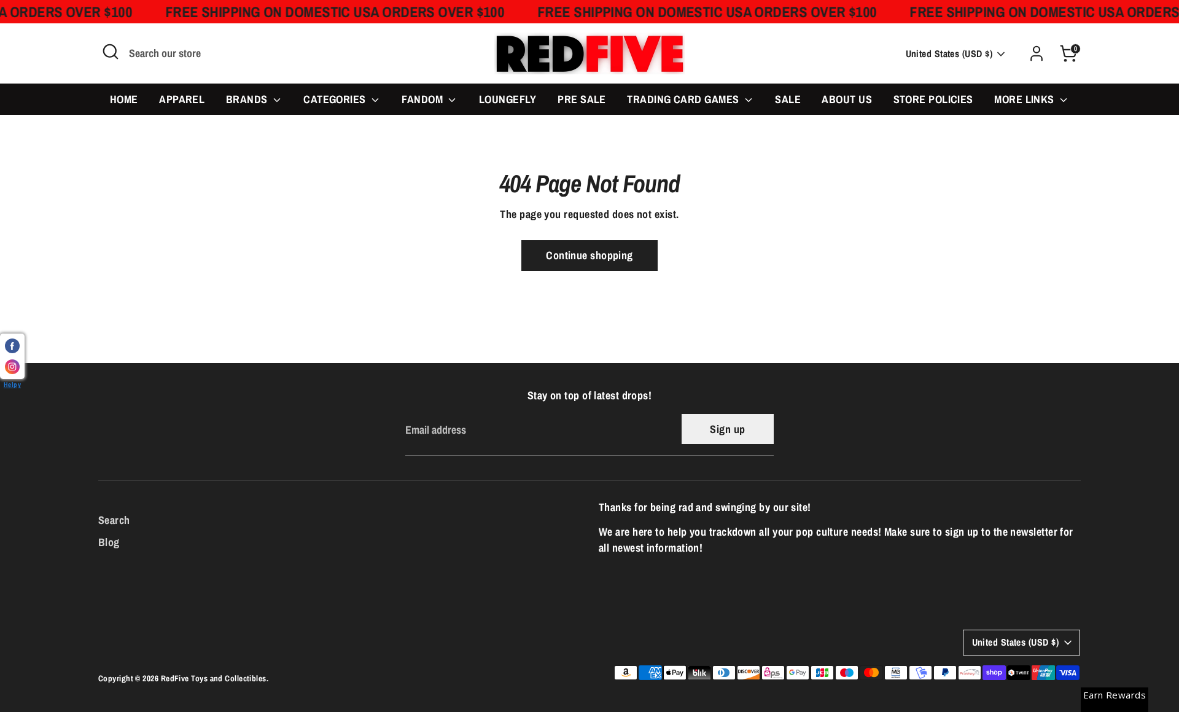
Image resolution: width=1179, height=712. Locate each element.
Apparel (181, 99)
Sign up (727, 429)
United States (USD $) (949, 53)
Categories (335, 99)
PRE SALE (582, 99)
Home (124, 99)
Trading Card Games (684, 99)
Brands (248, 99)
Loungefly (508, 99)
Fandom (423, 99)
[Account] (1036, 53)
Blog (109, 542)
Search (114, 520)
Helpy (12, 384)
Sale (788, 99)
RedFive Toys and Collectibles (214, 678)
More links (1025, 99)
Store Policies (933, 99)
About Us (847, 99)
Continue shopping (589, 255)
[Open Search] (110, 51)
